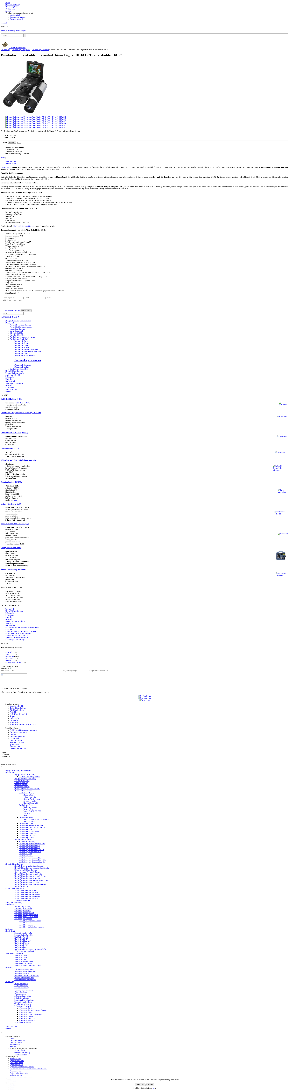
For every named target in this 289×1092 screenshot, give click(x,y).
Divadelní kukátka (16, 333)
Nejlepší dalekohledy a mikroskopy (18, 321)
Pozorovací (9, 658)
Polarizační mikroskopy (22, 998)
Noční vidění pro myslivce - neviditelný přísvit (31, 949)
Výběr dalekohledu (17, 1061)
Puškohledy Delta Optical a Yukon (31, 927)
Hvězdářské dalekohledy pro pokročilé (28, 874)
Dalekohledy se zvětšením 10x (30, 852)
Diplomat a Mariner (30, 807)
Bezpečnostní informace (98, 671)
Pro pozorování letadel (13, 662)
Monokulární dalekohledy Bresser (26, 892)
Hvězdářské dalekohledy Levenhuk (27, 878)
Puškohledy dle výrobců (23, 919)
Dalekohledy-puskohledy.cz (24, 226)
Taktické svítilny (11, 389)
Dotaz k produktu (11, 163)
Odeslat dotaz (26, 310)
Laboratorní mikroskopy (23, 996)
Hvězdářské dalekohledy (14, 371)
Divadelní (9, 660)
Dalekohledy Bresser (21, 341)
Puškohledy (9, 377)
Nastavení (149, 1085)
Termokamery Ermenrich (23, 963)
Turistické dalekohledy (18, 708)
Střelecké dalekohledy (22, 900)
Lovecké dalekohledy (17, 706)
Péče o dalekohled (16, 1063)
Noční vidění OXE (21, 939)
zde (154, 1088)
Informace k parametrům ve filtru (17, 635)
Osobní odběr (15, 738)
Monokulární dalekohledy (14, 373)
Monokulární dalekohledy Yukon (26, 890)
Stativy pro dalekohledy (13, 375)
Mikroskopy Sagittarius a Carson (30, 1014)
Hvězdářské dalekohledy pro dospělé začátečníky (32, 868)
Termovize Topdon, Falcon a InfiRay (27, 965)
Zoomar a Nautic (29, 801)
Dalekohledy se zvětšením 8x (29, 848)
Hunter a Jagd (28, 795)
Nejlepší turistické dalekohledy (21, 327)
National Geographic (30, 803)
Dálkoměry (9, 385)
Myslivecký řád (15, 1071)
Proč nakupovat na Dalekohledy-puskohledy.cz (22, 627)
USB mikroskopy (20, 992)
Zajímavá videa (15, 1059)
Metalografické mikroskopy (24, 1000)
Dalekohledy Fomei (21, 343)
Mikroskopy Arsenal (26, 1016)
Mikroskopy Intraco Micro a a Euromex (33, 1010)
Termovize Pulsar (20, 957)
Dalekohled (5, 167)
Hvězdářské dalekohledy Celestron (26, 882)
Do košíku (12, 142)
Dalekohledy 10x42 (26, 856)
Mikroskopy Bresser (26, 1008)
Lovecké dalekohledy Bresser (29, 777)
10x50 (17, 403)
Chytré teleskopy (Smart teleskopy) (27, 872)
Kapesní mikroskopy (21, 988)
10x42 (27, 403)
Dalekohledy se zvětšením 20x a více (32, 862)
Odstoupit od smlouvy (18, 17)
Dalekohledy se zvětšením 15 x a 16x (32, 860)
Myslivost (8, 629)
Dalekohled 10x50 (25, 854)
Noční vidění (10, 381)
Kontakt (8, 11)
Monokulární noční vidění (23, 935)
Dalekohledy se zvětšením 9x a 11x (31, 850)
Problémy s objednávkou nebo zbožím (23, 730)
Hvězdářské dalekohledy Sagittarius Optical (30, 884)
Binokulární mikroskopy (23, 1002)
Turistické (8, 654)
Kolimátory (9, 379)
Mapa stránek (15, 744)
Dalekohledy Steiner (21, 367)
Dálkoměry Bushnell (21, 974)
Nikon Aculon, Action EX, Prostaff (36, 819)
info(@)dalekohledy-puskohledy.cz (13, 30)
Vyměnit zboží (15, 15)
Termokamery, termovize (14, 383)
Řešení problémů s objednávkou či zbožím (20, 631)
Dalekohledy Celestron (22, 365)
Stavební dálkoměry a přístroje (25, 980)
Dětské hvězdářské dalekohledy (25, 870)
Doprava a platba (11, 7)
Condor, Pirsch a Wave (31, 799)
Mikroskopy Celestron (27, 1018)
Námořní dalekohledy (17, 335)
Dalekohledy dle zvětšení (19, 369)
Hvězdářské (9, 656)
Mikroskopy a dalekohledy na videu (18, 633)
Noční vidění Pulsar (21, 947)
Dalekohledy (5, 50)
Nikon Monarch (29, 821)
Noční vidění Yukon (21, 943)
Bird (25, 815)
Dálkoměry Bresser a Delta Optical (26, 976)
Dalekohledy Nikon (21, 345)
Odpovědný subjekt (70, 671)
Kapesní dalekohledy (17, 329)
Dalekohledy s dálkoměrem (24, 978)
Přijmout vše (140, 1085)
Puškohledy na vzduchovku (24, 913)
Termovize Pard (20, 959)
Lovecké (8, 652)
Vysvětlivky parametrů (18, 742)
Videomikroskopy (20, 994)
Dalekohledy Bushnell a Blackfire (26, 349)
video (16, 500)
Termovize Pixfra (20, 955)
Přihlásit (4, 23)
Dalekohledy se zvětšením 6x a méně (32, 844)
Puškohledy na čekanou (22, 911)
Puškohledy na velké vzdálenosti (26, 917)
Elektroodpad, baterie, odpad (15, 639)
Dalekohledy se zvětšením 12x (30, 858)
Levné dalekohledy (17, 331)
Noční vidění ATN (21, 945)
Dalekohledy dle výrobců (21, 50)
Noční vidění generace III (19, 1073)
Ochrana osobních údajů (11, 310)
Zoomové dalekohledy (27, 842)
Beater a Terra (28, 809)
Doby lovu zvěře (16, 1075)
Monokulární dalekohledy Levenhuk (27, 896)
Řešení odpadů (15, 746)
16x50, (22, 403)
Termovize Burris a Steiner (24, 961)
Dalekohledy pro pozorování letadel (22, 337)
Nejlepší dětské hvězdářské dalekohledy (28, 866)
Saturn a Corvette (29, 797)
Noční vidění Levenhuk (22, 941)
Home (7, 3)
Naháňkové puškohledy (22, 907)
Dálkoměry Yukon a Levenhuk (25, 972)
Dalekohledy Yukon (21, 347)
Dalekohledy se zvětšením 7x (29, 846)
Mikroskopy (9, 387)
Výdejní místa (10, 9)
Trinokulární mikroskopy (23, 1004)
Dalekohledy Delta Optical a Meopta (27, 351)
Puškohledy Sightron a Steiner (30, 921)
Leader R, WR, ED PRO (32, 811)
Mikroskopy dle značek (22, 1006)
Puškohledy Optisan (26, 925)
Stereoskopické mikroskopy (24, 990)
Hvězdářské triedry (21, 886)
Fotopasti (8, 391)
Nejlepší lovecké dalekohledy (20, 325)
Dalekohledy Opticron (22, 353)
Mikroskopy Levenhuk (27, 1020)
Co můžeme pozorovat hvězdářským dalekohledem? (28, 1069)
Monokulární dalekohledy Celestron (27, 894)
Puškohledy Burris (25, 923)
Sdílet (3, 158)
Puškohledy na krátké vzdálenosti (26, 915)
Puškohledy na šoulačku (23, 909)
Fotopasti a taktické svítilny (15, 621)
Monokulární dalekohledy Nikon (26, 898)
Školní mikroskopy (21, 986)
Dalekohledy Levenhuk (40, 50)
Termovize (9, 623)
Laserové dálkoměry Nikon (24, 969)
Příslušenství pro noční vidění (24, 951)
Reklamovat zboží (16, 19)
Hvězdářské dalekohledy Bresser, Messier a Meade (32, 880)
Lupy (16, 1024)
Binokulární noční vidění (23, 933)
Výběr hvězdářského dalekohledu (22, 1067)
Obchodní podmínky (12, 5)
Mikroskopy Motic (25, 1012)
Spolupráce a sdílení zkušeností (16, 637)
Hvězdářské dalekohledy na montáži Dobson (30, 876)
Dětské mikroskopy (17, 710)
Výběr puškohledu (16, 1065)
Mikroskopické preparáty (23, 1022)
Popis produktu (10, 161)
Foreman (26, 813)
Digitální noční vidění (22, 937)
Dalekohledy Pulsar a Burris (24, 355)
